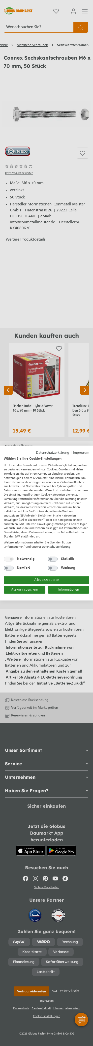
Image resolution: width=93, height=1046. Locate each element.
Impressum (81, 452)
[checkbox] (9, 559)
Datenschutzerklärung (52, 452)
